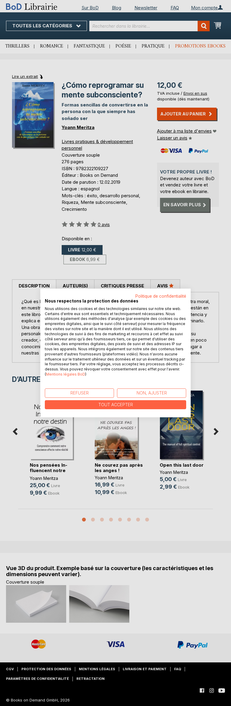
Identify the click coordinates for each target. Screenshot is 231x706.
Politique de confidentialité (160, 296)
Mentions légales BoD (65, 374)
